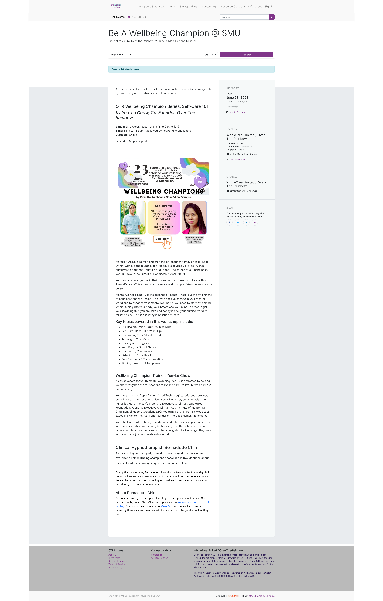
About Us (112, 554)
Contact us (156, 554)
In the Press (114, 558)
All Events (118, 16)
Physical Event (139, 17)
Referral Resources (117, 561)
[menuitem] (184, 6)
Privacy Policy (115, 567)
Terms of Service (116, 564)
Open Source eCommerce (262, 596)
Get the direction (238, 159)
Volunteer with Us (159, 558)
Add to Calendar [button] (238, 112)
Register (247, 54)
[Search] (272, 17)
